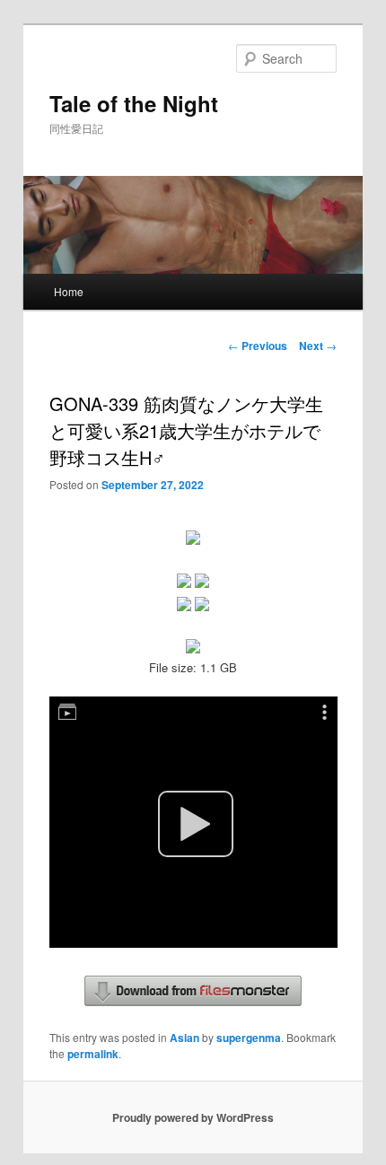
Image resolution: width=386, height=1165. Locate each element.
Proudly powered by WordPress (193, 1117)
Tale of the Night (133, 103)
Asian (184, 1037)
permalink (92, 1054)
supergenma (248, 1037)
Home (68, 291)
